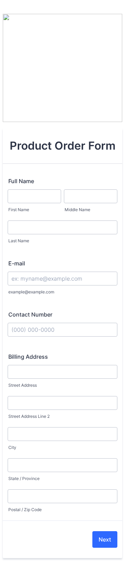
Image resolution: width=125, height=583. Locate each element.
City (12, 447)
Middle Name (77, 209)
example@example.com (31, 291)
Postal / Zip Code (25, 509)
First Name (18, 209)
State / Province (24, 478)
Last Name (18, 240)
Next (105, 539)
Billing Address (28, 356)
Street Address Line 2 (29, 416)
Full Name (21, 181)
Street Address (22, 385)
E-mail (16, 263)
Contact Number (30, 314)
